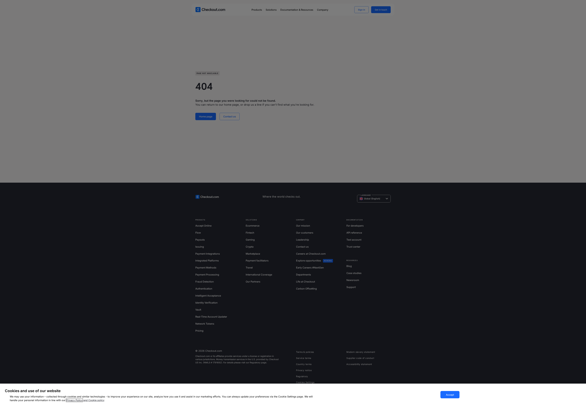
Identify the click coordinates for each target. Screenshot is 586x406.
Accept (450, 394)
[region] (293, 395)
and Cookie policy (93, 400)
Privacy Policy (74, 400)
